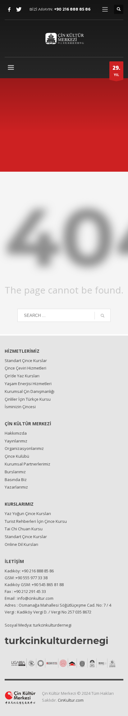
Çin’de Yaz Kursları (22, 376)
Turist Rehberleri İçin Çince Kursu (36, 521)
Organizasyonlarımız (24, 448)
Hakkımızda (16, 433)
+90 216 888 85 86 (72, 9)
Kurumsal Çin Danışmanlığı (29, 391)
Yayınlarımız (16, 441)
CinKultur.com (71, 700)
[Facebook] (9, 9)
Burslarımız (15, 472)
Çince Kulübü (17, 456)
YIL (116, 70)
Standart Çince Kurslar (26, 360)
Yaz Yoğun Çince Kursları (28, 513)
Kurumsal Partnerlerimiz (27, 464)
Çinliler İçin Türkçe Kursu (28, 399)
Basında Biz (16, 479)
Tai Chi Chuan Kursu (24, 529)
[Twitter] (18, 9)
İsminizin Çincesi (20, 406)
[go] (102, 315)
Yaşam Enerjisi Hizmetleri (28, 383)
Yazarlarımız (16, 487)
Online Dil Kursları (21, 544)
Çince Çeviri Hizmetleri (25, 368)
